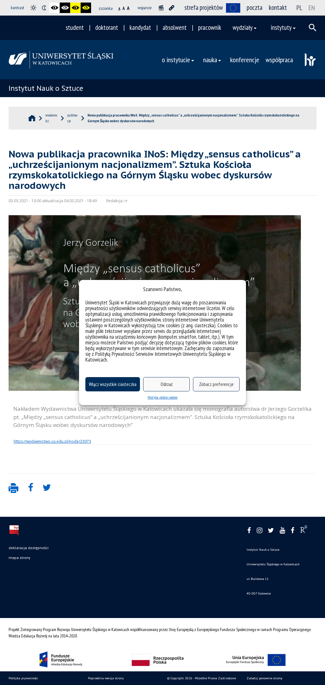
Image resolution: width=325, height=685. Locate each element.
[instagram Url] (259, 530)
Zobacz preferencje (216, 384)
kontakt (278, 7)
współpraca (279, 59)
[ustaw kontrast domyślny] (33, 8)
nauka (210, 59)
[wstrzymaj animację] (161, 8)
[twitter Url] (271, 530)
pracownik (209, 27)
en (311, 7)
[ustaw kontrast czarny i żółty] (75, 8)
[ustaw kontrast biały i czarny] (65, 8)
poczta (254, 7)
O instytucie (176, 59)
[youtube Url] (282, 530)
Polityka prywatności (23, 678)
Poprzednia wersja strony (106, 678)
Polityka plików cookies (162, 397)
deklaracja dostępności (29, 547)
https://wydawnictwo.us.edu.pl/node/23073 (52, 441)
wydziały (243, 27)
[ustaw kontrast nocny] (44, 8)
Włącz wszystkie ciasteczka (112, 384)
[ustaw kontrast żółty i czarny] (86, 8)
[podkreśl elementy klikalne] (171, 8)
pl (299, 7)
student (75, 27)
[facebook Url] (249, 530)
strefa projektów (203, 7)
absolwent (174, 27)
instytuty (281, 27)
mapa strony (19, 557)
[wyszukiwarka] (312, 27)
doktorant (106, 27)
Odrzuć (167, 384)
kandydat (140, 27)
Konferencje (244, 59)
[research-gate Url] (303, 530)
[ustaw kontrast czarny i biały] (54, 8)
